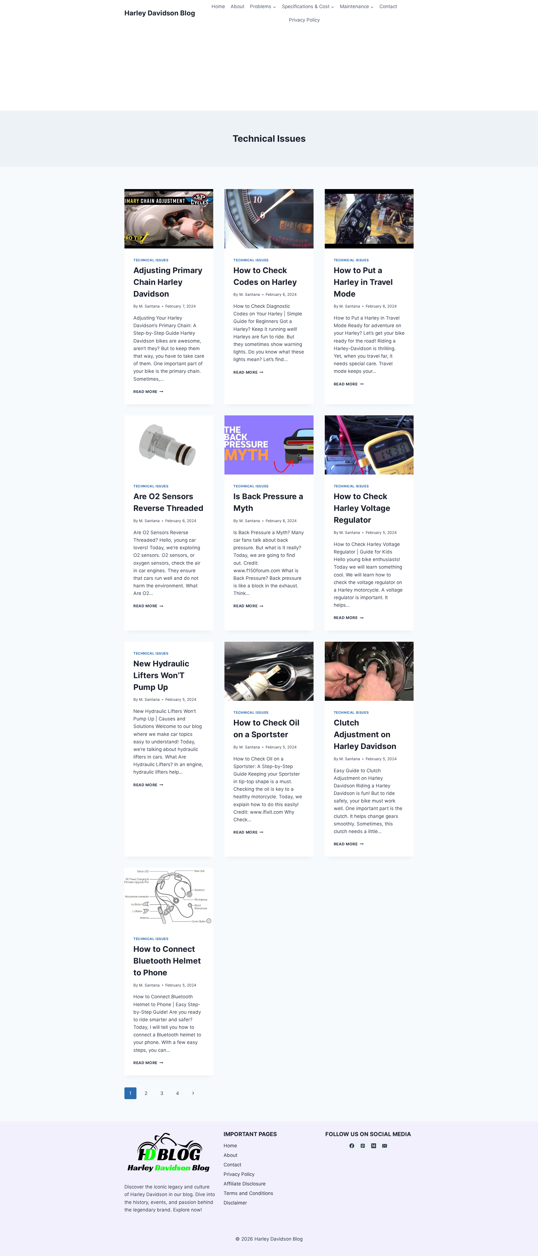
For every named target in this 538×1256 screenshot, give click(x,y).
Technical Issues (151, 260)
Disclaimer (235, 1203)
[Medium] (374, 1146)
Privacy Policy (304, 20)
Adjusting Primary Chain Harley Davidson (167, 282)
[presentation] (168, 218)
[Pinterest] (362, 1146)
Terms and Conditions (248, 1193)
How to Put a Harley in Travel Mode (363, 282)
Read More (148, 391)
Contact (388, 6)
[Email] (384, 1146)
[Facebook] (351, 1146)
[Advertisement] (269, 68)
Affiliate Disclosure (245, 1184)
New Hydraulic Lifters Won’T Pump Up (161, 675)
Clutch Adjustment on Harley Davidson (365, 734)
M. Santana (149, 306)
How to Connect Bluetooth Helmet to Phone (167, 960)
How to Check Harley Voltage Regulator (362, 508)
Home (218, 6)
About (237, 6)
